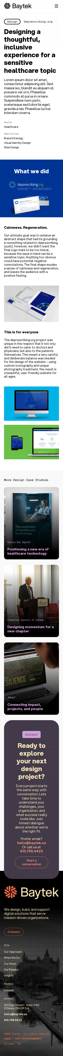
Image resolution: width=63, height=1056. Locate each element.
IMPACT (11, 697)
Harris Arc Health (18, 542)
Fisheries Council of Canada (25, 619)
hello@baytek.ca (31, 842)
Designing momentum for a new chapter (30, 629)
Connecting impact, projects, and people (25, 706)
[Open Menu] (56, 6)
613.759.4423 (31, 851)
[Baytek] (18, 6)
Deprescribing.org (38, 21)
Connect (14, 932)
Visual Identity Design (17, 142)
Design (12, 21)
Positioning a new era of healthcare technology (28, 551)
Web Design (11, 147)
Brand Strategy (13, 138)
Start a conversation (31, 862)
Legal (7, 1038)
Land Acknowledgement (28, 1038)
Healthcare (11, 126)
